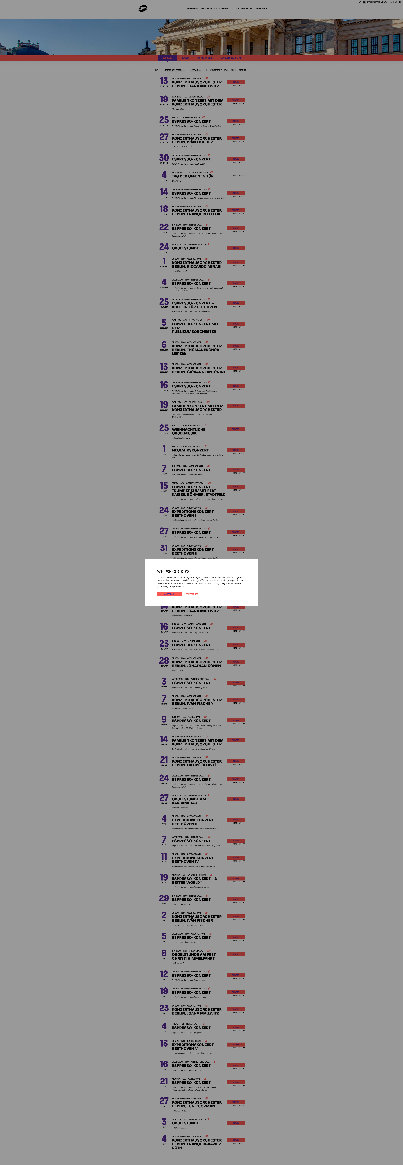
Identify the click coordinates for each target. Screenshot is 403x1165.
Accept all (169, 594)
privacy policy (219, 583)
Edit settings (192, 594)
